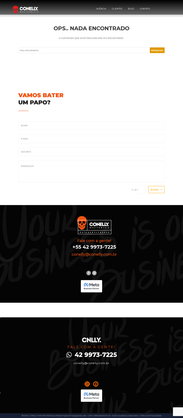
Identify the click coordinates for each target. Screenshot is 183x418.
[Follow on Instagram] (94, 273)
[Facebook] (95, 384)
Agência (101, 8)
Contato (145, 8)
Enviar (155, 189)
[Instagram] (87, 384)
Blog (131, 8)
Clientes (117, 8)
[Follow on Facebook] (88, 273)
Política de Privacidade (150, 415)
